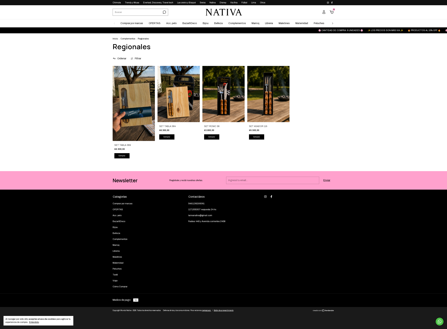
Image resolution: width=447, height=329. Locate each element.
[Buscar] (164, 12)
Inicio (115, 39)
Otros (262, 2)
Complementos (237, 23)
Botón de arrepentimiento (223, 310)
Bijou (205, 23)
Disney (223, 2)
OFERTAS (154, 23)
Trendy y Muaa (132, 2)
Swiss (203, 2)
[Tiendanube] (323, 311)
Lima (253, 2)
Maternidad (301, 23)
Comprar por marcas (131, 23)
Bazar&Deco (189, 23)
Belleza (218, 23)
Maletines (284, 23)
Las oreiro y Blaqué (186, 2)
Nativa (213, 2)
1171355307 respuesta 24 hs (202, 209)
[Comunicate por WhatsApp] (440, 322)
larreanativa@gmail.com (200, 215)
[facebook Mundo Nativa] (332, 2)
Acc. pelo (171, 23)
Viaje (115, 280)
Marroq (255, 23)
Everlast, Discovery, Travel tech (158, 2)
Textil (115, 275)
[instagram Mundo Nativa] (328, 2)
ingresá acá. (206, 310)
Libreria (269, 23)
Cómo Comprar (120, 286)
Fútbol (244, 2)
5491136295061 (196, 203)
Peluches (319, 23)
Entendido (34, 322)
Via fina (233, 2)
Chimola (117, 2)
